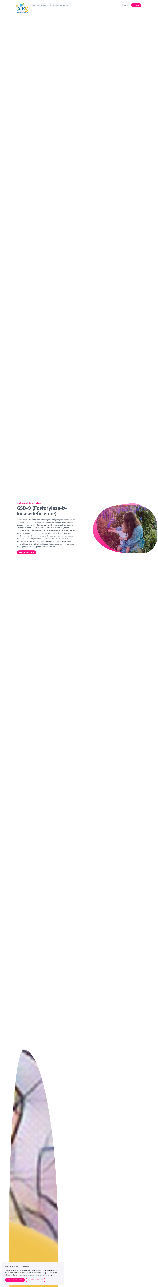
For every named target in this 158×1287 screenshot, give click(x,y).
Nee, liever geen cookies (35, 1280)
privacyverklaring (46, 1275)
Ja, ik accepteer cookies (14, 1280)
